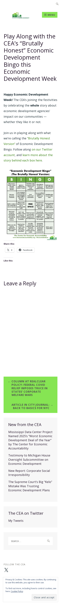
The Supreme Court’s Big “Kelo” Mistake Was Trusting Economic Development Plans (30, 486)
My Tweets (15, 521)
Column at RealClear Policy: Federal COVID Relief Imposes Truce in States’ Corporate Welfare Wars (30, 388)
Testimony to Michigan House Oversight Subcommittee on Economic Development (29, 459)
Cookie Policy (17, 591)
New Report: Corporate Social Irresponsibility (29, 473)
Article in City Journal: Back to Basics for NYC (30, 406)
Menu (51, 14)
